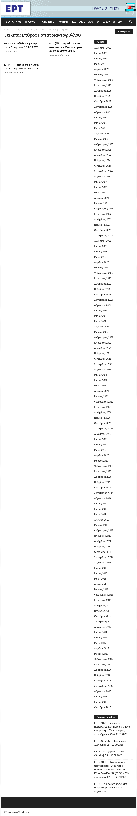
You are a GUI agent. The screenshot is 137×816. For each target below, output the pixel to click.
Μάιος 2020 (100, 450)
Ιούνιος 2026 (100, 58)
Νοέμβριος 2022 (102, 289)
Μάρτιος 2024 (101, 203)
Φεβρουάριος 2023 (103, 273)
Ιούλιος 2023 (100, 246)
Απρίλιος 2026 (101, 69)
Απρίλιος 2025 (101, 133)
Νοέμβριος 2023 (102, 224)
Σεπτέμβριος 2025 (103, 106)
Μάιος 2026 (100, 64)
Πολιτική (63, 21)
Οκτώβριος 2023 (102, 230)
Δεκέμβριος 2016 (102, 670)
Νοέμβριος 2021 (102, 353)
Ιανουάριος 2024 (102, 214)
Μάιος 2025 (100, 128)
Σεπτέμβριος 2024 (103, 171)
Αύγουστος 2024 (102, 176)
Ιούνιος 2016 (100, 702)
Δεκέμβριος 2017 (102, 605)
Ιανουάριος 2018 (102, 600)
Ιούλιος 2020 (100, 439)
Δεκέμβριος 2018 (102, 541)
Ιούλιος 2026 (100, 53)
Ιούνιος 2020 (100, 444)
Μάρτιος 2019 (101, 525)
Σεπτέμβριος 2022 (103, 300)
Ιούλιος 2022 (100, 310)
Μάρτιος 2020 (101, 460)
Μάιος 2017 (100, 643)
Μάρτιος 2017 (101, 653)
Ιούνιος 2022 (100, 316)
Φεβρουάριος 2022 (103, 337)
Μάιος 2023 (100, 257)
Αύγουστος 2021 (102, 369)
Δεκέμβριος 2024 (102, 155)
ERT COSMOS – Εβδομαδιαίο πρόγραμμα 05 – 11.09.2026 (110, 743)
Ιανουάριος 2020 (102, 471)
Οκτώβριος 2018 (102, 552)
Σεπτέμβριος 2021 (103, 364)
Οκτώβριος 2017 (102, 616)
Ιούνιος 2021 (100, 380)
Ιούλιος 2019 (100, 503)
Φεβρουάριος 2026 (103, 80)
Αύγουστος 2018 (102, 562)
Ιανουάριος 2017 (102, 664)
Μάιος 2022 (100, 321)
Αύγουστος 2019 (102, 498)
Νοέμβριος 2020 (102, 417)
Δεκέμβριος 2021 (102, 348)
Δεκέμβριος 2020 (102, 412)
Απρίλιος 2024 (101, 198)
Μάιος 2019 (100, 514)
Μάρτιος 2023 (101, 267)
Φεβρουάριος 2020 (103, 466)
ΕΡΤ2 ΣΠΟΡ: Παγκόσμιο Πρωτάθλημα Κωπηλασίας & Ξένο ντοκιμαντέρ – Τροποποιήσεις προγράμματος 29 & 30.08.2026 (112, 729)
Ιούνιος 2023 (100, 251)
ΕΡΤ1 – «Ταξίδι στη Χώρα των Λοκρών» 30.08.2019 (21, 66)
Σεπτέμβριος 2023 (103, 235)
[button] (131, 22)
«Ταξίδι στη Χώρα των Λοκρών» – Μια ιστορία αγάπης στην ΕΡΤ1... (65, 47)
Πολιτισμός (78, 21)
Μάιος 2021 (100, 385)
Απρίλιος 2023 (101, 262)
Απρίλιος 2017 (101, 648)
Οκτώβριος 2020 (102, 423)
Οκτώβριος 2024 (102, 165)
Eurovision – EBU (112, 21)
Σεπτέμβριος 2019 (103, 493)
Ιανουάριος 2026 (102, 85)
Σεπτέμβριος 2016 (103, 686)
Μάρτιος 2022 (101, 332)
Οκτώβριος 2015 (102, 707)
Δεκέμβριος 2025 (102, 90)
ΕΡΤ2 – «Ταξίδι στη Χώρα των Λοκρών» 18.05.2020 (21, 45)
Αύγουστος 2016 (102, 691)
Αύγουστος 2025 (102, 112)
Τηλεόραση (31, 21)
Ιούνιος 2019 (100, 509)
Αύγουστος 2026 (102, 47)
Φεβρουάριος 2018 (103, 594)
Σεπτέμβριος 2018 (103, 557)
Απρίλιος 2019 (101, 519)
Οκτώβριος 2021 (102, 359)
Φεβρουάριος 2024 (103, 208)
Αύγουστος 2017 (102, 627)
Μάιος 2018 (100, 578)
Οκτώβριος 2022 (102, 294)
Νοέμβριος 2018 (102, 546)
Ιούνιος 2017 (100, 637)
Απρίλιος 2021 (101, 391)
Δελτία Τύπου (13, 21)
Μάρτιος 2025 (101, 139)
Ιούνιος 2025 (100, 123)
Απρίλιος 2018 (101, 584)
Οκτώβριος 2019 (102, 487)
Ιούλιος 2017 (100, 632)
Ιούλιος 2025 (100, 117)
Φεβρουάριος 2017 (103, 659)
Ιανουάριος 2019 (102, 535)
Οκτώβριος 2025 (102, 101)
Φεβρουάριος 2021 (103, 401)
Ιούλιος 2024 (100, 182)
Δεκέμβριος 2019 (102, 476)
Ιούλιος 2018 (100, 568)
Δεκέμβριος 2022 (102, 283)
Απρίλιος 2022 (101, 326)
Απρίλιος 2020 (101, 455)
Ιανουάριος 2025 (102, 149)
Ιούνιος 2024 (100, 187)
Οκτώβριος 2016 (102, 680)
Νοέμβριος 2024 (102, 160)
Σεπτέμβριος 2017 (103, 621)
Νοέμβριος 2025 (102, 96)
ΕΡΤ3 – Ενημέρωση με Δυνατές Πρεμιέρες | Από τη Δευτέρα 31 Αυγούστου (110, 788)
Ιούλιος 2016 (100, 696)
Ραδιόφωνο (47, 21)
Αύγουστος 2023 (102, 241)
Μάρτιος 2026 (101, 74)
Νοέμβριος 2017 (102, 611)
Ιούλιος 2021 (100, 375)
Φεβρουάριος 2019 (103, 530)
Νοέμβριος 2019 (102, 482)
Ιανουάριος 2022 (102, 342)
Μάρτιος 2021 (101, 396)
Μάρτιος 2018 (101, 589)
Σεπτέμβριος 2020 (103, 428)
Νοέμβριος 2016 (102, 675)
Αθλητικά (93, 21)
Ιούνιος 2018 (100, 573)
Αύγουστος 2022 (102, 305)
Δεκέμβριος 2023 (102, 219)
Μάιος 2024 (100, 192)
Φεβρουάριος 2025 (103, 144)
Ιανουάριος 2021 (102, 407)
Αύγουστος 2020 (102, 434)
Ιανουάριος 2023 (102, 278)
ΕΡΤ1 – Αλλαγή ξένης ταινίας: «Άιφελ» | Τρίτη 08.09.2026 (110, 753)
